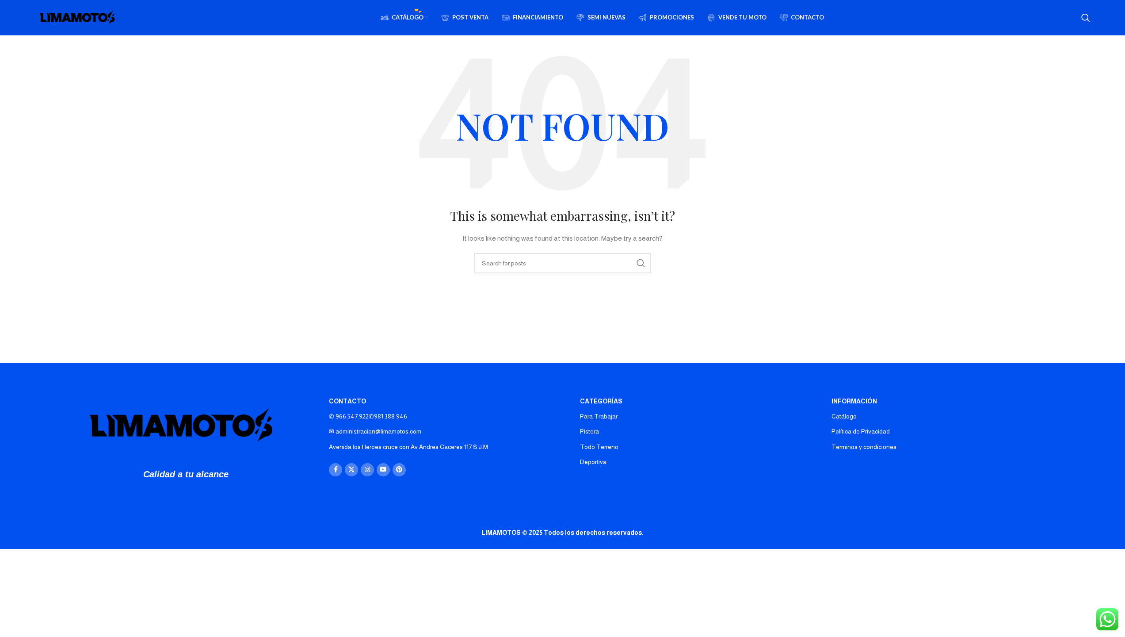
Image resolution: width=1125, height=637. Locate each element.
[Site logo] (79, 17)
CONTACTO (347, 401)
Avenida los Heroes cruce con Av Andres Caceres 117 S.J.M (408, 446)
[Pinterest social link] (399, 469)
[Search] (1085, 18)
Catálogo (844, 416)
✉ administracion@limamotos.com (375, 431)
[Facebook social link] (335, 469)
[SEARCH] (641, 263)
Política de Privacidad (860, 431)
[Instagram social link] (367, 469)
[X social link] (351, 469)
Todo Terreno (599, 446)
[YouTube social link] (383, 469)
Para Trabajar (599, 416)
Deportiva (593, 461)
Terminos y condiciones (863, 446)
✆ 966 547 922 (368, 416)
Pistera (589, 431)
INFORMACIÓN (854, 401)
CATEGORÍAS (601, 401)
